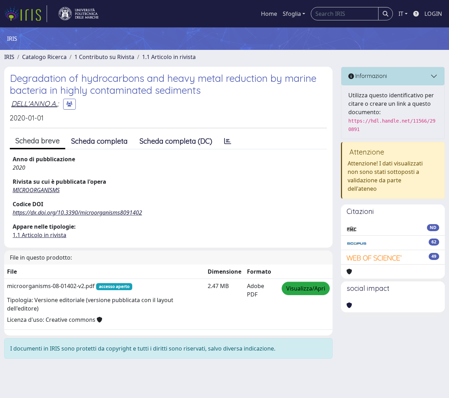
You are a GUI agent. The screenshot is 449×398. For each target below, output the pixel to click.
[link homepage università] (79, 13)
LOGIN (433, 14)
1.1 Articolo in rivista (169, 57)
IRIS (9, 57)
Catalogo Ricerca (44, 57)
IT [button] (400, 14)
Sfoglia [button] (292, 14)
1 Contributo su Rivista (104, 57)
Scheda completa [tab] (99, 141)
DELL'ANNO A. (34, 103)
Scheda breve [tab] (37, 140)
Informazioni (370, 75)
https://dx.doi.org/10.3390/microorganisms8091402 (77, 212)
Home (269, 14)
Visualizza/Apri (305, 288)
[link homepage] (25, 13)
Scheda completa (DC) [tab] (176, 141)
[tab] (227, 141)
